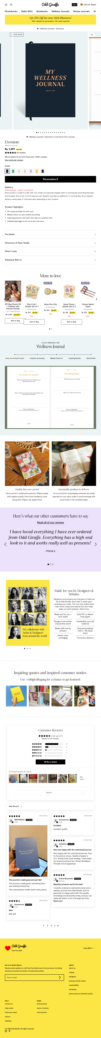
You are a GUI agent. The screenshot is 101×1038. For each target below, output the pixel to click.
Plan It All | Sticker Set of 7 (31, 305)
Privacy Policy (42, 1004)
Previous (5, 299)
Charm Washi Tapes (88, 305)
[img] (14, 816)
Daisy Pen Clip (50, 304)
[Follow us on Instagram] (6, 1031)
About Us (72, 968)
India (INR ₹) (88, 948)
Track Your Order (11, 1012)
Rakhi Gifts (27, 11)
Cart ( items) (90, 5)
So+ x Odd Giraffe (13, 311)
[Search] (11, 5)
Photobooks (11, 11)
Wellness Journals (60, 11)
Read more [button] (58, 901)
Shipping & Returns (13, 260)
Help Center (9, 1008)
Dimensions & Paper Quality (17, 243)
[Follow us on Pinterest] (9, 1031)
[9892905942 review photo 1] (28, 851)
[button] (11, 153)
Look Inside (17, 34)
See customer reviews (14, 160)
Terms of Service (43, 1008)
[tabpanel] (13, 302)
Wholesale (72, 989)
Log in (74, 5)
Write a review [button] (50, 762)
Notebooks (42, 11)
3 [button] (51, 926)
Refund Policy (42, 1012)
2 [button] (47, 926)
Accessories (31, 309)
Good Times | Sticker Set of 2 (69, 305)
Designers (72, 977)
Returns (7, 1017)
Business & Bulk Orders (77, 981)
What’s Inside (11, 251)
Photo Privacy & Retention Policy (81, 994)
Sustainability (74, 985)
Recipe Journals (81, 11)
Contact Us (9, 1004)
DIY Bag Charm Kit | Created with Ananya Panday (13, 306)
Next (96, 299)
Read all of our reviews (50, 522)
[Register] (60, 978)
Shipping (8, 1021)
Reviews (71, 972)
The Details (10, 234)
